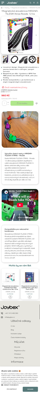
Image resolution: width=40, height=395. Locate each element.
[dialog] (20, 380)
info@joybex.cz (10, 317)
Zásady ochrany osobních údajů (20, 383)
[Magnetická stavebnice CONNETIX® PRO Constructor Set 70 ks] (10, 277)
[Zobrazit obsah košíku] (37, 3)
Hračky (6, 8)
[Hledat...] (30, 3)
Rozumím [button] (30, 389)
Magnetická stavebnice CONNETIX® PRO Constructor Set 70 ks (10, 287)
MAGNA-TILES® (12, 90)
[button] (4, 35)
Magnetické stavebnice (19, 8)
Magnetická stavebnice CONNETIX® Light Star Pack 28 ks (29, 287)
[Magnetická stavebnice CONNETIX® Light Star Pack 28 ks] (29, 277)
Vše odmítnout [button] (12, 389)
